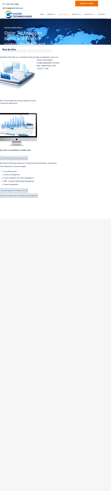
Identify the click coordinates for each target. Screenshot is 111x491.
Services (50, 14)
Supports (101, 14)
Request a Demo (86, 3)
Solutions (63, 14)
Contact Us (88, 14)
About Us (75, 14)
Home (42, 14)
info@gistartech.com (14, 8)
